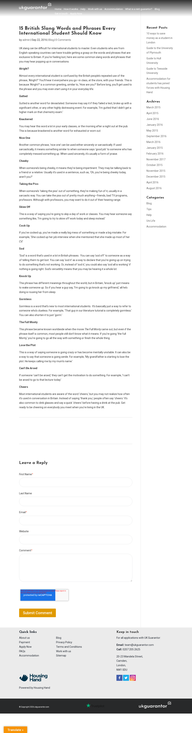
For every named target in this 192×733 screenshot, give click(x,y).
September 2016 (156, 136)
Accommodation (113, 9)
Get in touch (61, 13)
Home (58, 9)
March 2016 (153, 142)
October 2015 (154, 165)
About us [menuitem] (24, 637)
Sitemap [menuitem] (61, 655)
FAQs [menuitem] (22, 651)
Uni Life (150, 220)
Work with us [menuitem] (63, 651)
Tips (149, 209)
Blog (157, 9)
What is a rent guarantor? (138, 9)
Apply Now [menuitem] (25, 646)
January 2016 (154, 124)
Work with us (95, 9)
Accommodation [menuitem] (29, 655)
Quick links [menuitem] (28, 632)
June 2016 (152, 118)
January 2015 (154, 147)
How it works (71, 9)
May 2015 (152, 130)
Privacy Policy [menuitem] (64, 642)
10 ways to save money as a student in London (159, 38)
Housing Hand (42, 687)
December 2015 (155, 176)
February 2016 (155, 153)
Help (83, 9)
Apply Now (76, 13)
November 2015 (155, 170)
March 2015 (153, 107)
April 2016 (152, 182)
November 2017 (155, 159)
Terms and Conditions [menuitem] (69, 646)
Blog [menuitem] (58, 637)
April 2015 (152, 113)
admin (26, 39)
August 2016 (154, 188)
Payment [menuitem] (24, 642)
